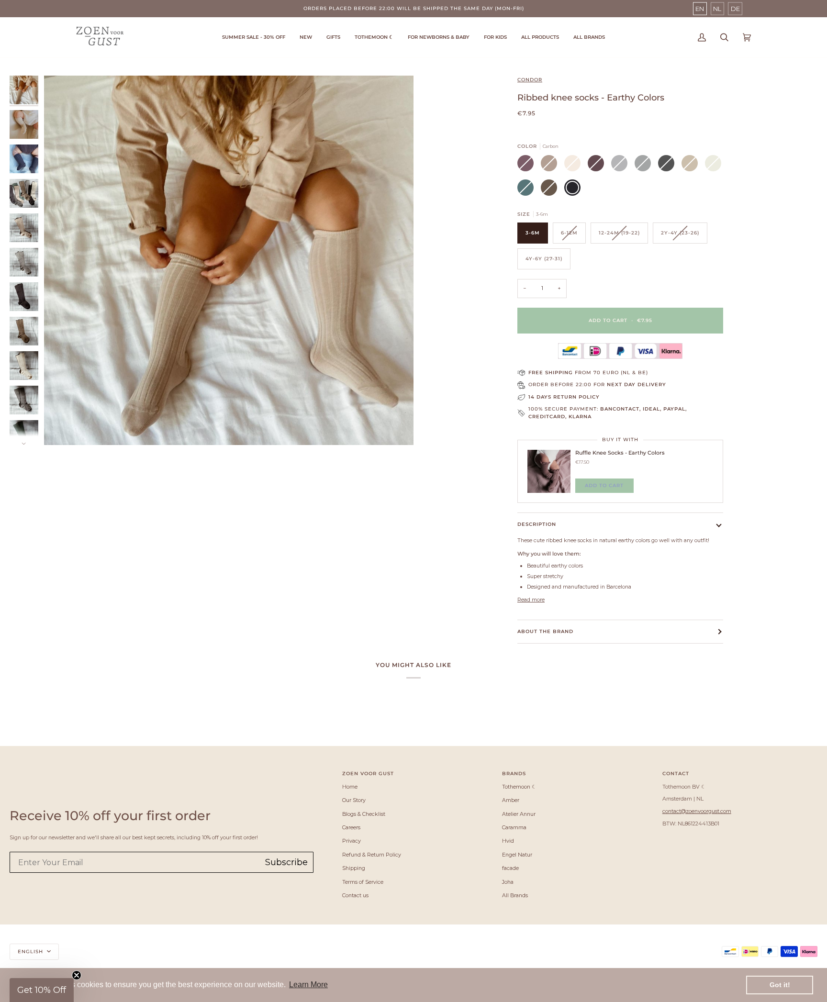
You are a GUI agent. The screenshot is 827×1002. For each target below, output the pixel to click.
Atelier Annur (519, 814)
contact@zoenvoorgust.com (696, 811)
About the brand (545, 631)
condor (529, 80)
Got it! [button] (780, 985)
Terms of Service (362, 882)
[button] (374, 37)
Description (536, 524)
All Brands (515, 895)
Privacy (351, 840)
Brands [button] (514, 773)
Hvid (508, 840)
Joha (508, 882)
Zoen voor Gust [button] (368, 773)
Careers (351, 827)
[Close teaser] (76, 975)
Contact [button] (675, 773)
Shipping (353, 868)
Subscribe (286, 862)
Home (350, 786)
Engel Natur (517, 854)
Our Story (354, 800)
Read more (531, 599)
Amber (510, 800)
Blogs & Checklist (363, 814)
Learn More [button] (308, 984)
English (31, 951)
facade (510, 868)
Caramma (514, 827)
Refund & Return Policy (371, 854)
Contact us (355, 895)
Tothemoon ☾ (519, 786)
